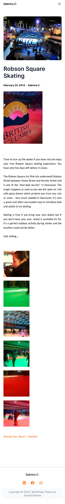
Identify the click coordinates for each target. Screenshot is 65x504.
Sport (21, 436)
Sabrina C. (10, 4)
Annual (7, 436)
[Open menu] (59, 4)
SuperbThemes (32, 495)
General (32, 436)
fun (15, 436)
